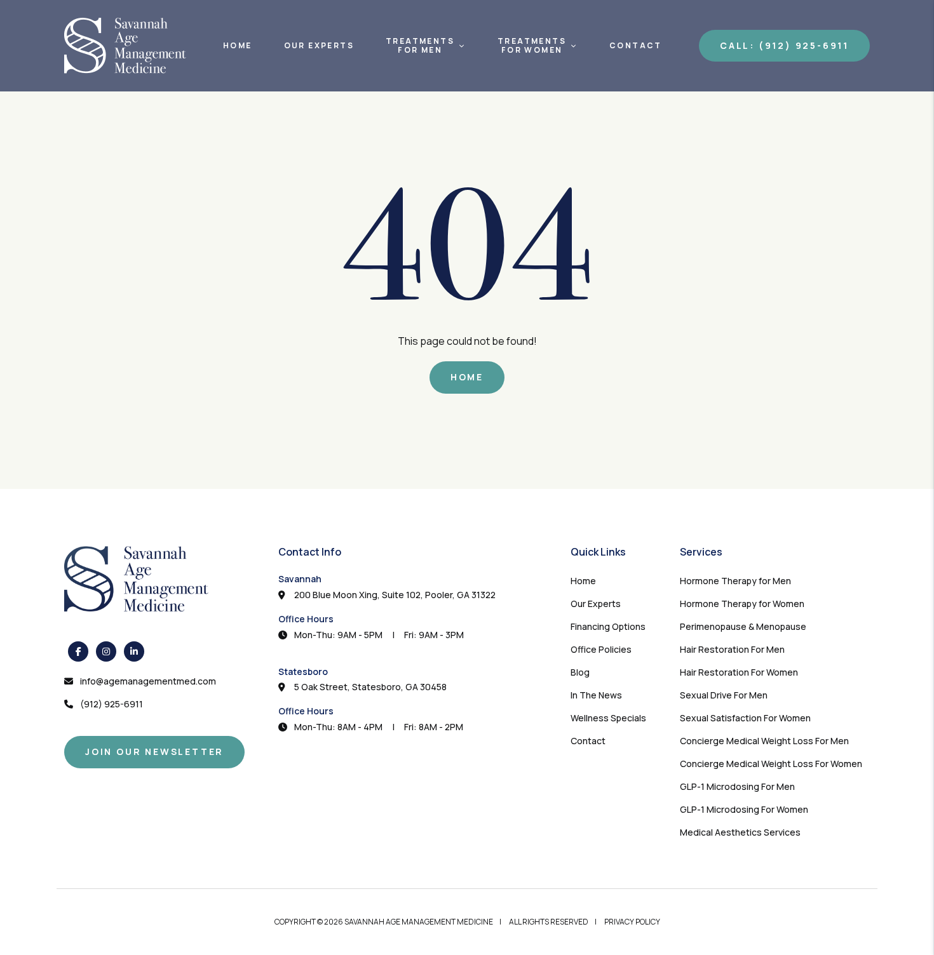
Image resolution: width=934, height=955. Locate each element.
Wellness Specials (608, 718)
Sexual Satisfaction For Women (745, 718)
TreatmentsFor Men (420, 46)
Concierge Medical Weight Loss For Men (764, 741)
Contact (635, 45)
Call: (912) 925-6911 (784, 45)
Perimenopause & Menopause (743, 626)
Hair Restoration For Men (732, 649)
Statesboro (303, 671)
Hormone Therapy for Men (735, 581)
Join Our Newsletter (154, 751)
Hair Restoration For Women (739, 672)
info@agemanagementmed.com (148, 681)
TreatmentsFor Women (531, 46)
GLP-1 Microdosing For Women (744, 809)
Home (237, 45)
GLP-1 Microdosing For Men (737, 786)
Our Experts (319, 45)
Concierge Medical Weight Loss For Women (771, 764)
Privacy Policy (632, 921)
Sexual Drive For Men (724, 695)
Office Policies (601, 649)
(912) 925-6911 (111, 704)
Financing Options (608, 626)
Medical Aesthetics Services (740, 832)
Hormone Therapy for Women (742, 604)
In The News (596, 695)
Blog (580, 672)
